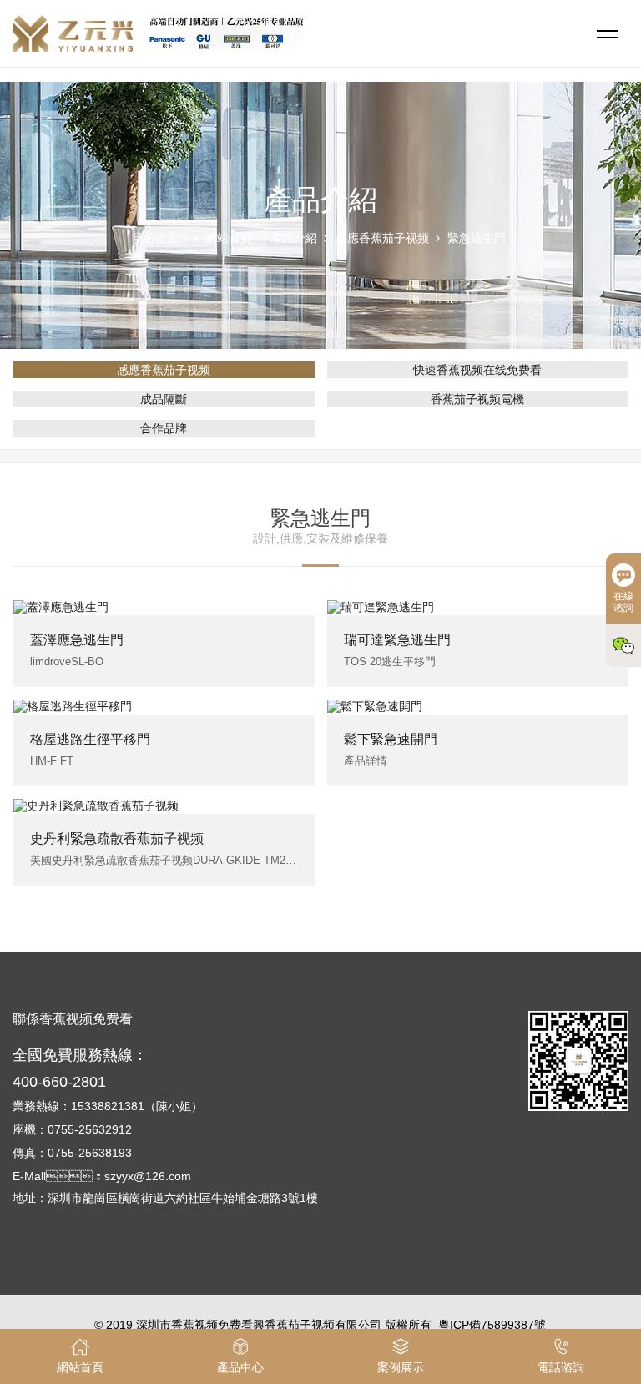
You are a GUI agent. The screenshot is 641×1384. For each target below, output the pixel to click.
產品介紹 (293, 238)
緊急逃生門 (476, 238)
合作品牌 (163, 428)
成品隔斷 (163, 399)
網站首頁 (228, 238)
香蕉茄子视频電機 (477, 399)
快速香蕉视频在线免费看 (477, 369)
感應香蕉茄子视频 (382, 238)
